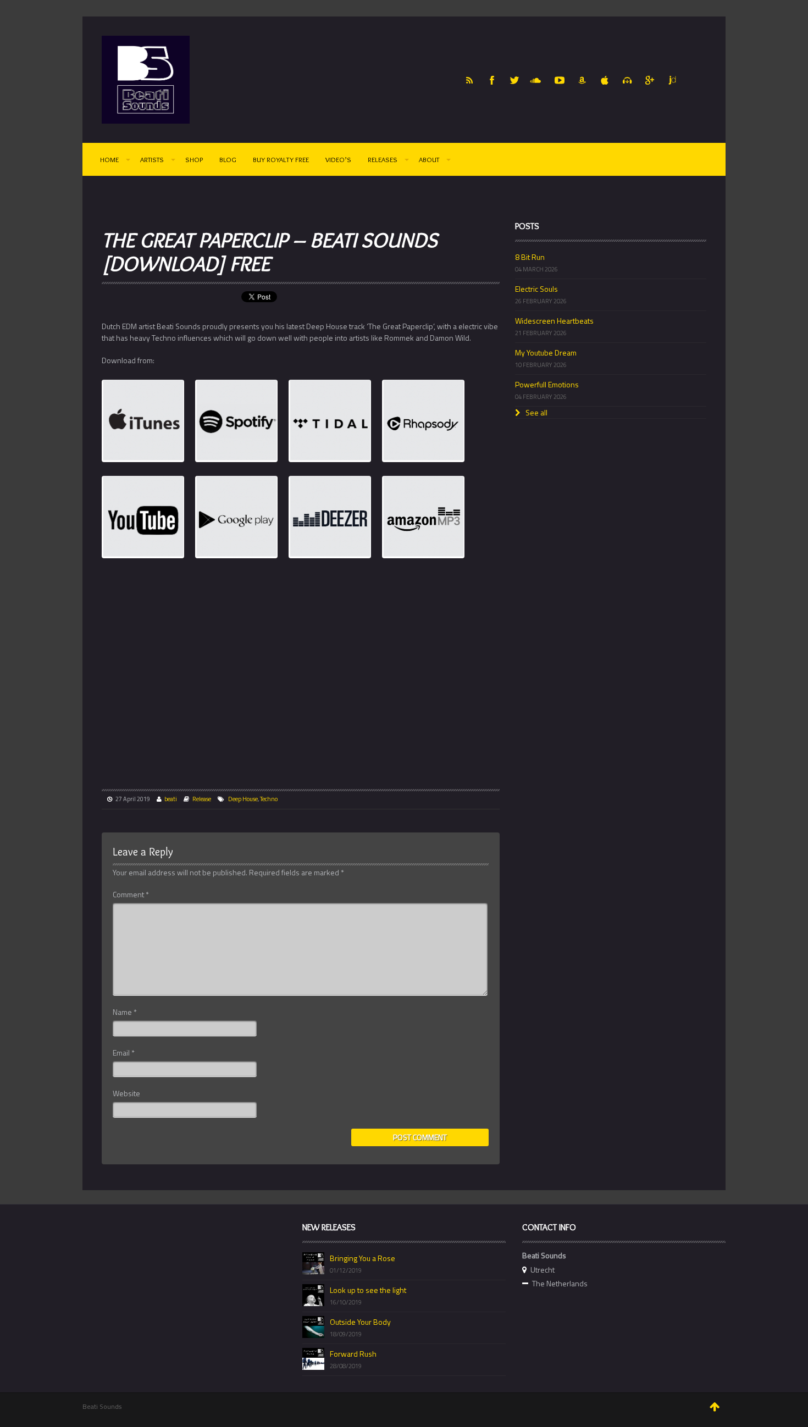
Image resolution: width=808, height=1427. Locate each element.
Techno (269, 799)
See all (535, 412)
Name (125, 1012)
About (429, 159)
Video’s (338, 159)
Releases (382, 159)
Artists (152, 159)
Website (126, 1093)
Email (124, 1052)
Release (201, 799)
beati (170, 799)
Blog (227, 159)
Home (109, 159)
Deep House (243, 799)
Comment (131, 894)
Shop (194, 159)
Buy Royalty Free (281, 159)
